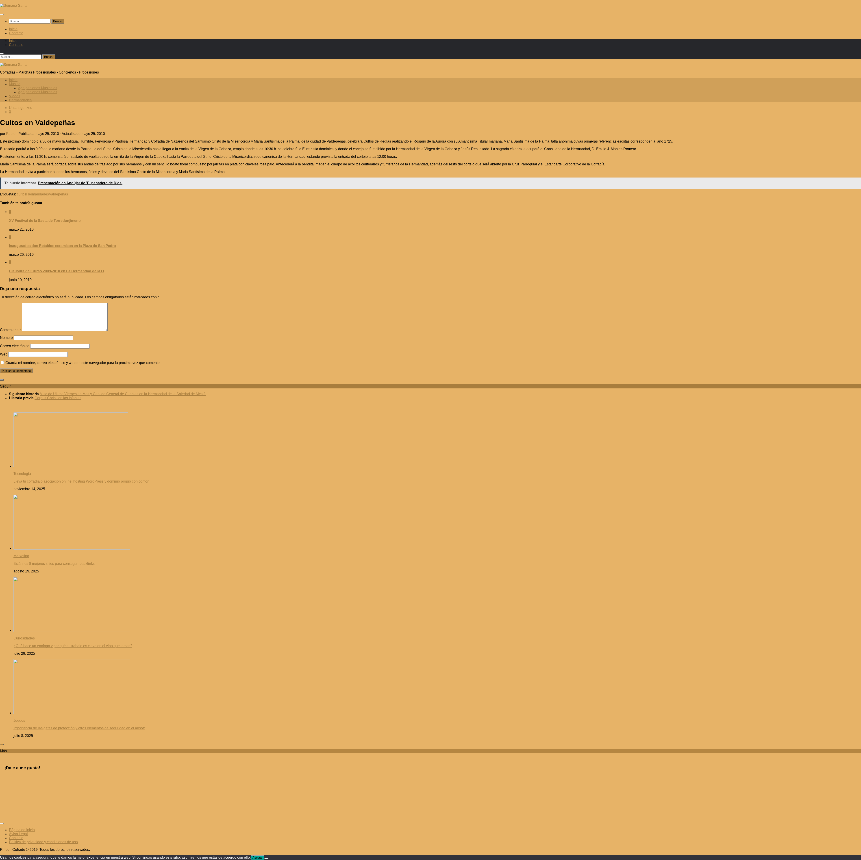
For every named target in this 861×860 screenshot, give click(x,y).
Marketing (21, 556)
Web (3, 354)
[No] (266, 858)
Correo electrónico (14, 346)
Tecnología (22, 474)
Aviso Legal (18, 834)
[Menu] (2, 14)
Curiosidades (24, 638)
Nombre (6, 338)
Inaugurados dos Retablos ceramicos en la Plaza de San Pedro (62, 246)
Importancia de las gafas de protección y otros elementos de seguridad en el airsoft (79, 728)
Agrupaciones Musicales (37, 88)
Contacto (16, 33)
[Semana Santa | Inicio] (13, 5)
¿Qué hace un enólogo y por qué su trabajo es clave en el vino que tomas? (72, 646)
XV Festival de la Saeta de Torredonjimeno (45, 221)
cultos (21, 194)
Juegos (19, 720)
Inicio (13, 29)
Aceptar (257, 857)
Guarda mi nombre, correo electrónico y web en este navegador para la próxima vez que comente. (83, 363)
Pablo (10, 134)
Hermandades (20, 100)
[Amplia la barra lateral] (2, 380)
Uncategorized (20, 108)
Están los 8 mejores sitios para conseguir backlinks (54, 563)
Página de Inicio (22, 830)
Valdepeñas (58, 194)
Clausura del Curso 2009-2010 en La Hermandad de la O (56, 271)
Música (14, 84)
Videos (14, 96)
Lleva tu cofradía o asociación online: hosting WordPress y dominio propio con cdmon (81, 481)
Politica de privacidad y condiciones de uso (43, 842)
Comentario (10, 330)
